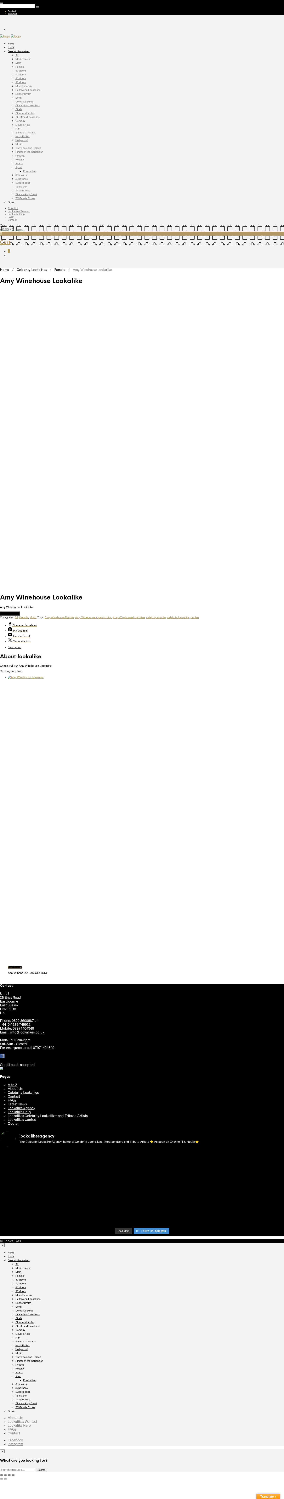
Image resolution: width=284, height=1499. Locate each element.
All (17, 55)
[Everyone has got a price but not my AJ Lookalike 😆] (178, 1207)
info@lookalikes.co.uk (27, 1032)
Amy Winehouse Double (59, 617)
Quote (11, 202)
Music (18, 144)
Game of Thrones (25, 132)
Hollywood (21, 140)
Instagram (12, 13)
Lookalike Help (16, 214)
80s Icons (20, 78)
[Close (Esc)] (1, 1475)
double (194, 617)
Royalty (19, 159)
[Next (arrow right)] (5, 1478)
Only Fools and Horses (28, 148)
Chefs (18, 109)
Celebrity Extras (24, 101)
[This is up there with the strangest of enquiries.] (178, 1218)
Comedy (20, 120)
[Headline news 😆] (106, 1170)
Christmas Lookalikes (27, 117)
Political (20, 155)
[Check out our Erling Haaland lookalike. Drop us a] (249, 1176)
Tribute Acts (22, 190)
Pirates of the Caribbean (29, 151)
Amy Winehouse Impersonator (93, 617)
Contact (12, 219)
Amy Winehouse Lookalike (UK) (27, 973)
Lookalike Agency (21, 1108)
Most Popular (23, 59)
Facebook (12, 11)
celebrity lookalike (178, 617)
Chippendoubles (24, 113)
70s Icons (20, 74)
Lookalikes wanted (22, 1120)
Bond (18, 97)
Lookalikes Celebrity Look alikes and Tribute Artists (48, 1116)
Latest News (17, 1104)
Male (18, 62)
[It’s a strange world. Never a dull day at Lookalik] (106, 1217)
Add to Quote (10, 613)
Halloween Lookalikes (27, 90)
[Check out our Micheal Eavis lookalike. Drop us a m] (178, 1193)
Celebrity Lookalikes (19, 51)
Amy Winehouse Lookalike (129, 617)
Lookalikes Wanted (19, 211)
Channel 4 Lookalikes (27, 105)
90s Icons (20, 82)
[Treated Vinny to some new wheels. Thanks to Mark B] (35, 1191)
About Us (13, 208)
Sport (18, 167)
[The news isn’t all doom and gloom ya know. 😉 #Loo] (35, 1172)
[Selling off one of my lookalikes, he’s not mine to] (106, 1157)
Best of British (23, 93)
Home (11, 43)
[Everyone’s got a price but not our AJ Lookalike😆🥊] (249, 1207)
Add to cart (15, 967)
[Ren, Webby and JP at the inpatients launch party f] (178, 1155)
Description (14, 647)
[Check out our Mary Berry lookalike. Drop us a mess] (249, 1218)
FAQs (11, 217)
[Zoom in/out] (13, 1475)
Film (17, 128)
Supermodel (22, 182)
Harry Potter (22, 136)
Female (19, 66)
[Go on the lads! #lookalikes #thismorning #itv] (106, 1207)
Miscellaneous (23, 86)
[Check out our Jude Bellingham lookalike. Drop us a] (178, 1176)
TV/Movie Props (25, 198)
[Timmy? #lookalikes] (35, 1153)
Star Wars (21, 175)
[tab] (146, 647)
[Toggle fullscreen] (9, 1475)
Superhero (21, 178)
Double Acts (22, 124)
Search (41, 1469)
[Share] (5, 1475)
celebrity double (156, 617)
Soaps (19, 163)
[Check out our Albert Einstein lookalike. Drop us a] (249, 1158)
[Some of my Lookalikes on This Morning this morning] (35, 1207)
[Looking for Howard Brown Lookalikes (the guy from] (106, 1191)
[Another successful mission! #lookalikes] (249, 1188)
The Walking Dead (26, 194)
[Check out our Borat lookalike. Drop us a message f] (35, 1218)
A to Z (11, 47)
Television (21, 186)
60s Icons (20, 70)
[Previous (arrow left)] (1, 1478)
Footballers (29, 171)
